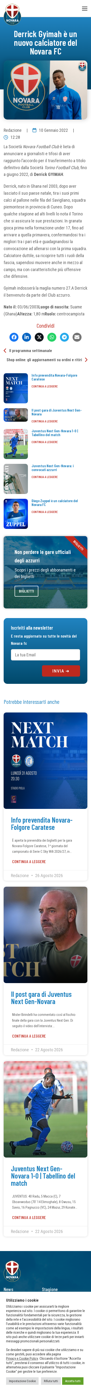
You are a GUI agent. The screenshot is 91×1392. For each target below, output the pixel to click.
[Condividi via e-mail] (77, 337)
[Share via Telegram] (64, 337)
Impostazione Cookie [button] (22, 1381)
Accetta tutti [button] (73, 1381)
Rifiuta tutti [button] (51, 1381)
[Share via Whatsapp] (51, 337)
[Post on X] (39, 337)
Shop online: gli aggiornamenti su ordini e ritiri (44, 359)
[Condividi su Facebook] (13, 337)
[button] (84, 9)
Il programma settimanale (30, 350)
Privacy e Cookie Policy (22, 1358)
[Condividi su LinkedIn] (26, 337)
